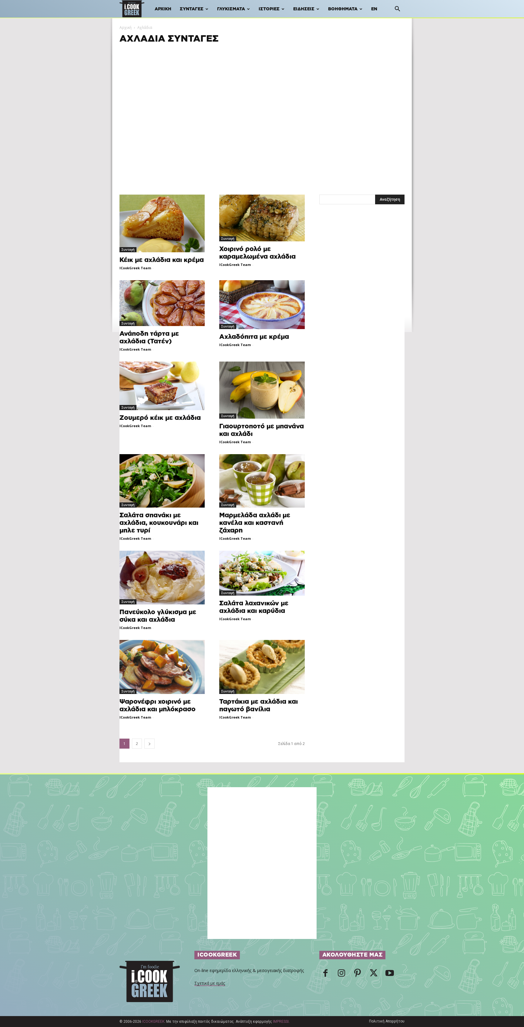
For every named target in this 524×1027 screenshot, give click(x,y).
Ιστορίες (269, 9)
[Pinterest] (357, 975)
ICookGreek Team (135, 268)
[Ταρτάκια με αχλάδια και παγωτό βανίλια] (261, 667)
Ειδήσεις (303, 9)
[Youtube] (390, 975)
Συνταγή (128, 249)
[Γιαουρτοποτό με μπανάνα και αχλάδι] (261, 390)
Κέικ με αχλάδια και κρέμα (161, 260)
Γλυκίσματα (231, 9)
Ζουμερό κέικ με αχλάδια (160, 418)
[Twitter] (374, 975)
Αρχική (163, 9)
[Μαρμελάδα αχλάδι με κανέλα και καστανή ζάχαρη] (261, 481)
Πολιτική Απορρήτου (387, 1021)
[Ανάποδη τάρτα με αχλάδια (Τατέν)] (162, 303)
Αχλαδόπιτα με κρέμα (254, 337)
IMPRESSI (281, 1021)
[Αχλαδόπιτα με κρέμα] (261, 304)
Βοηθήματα (343, 9)
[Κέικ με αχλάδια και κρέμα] (162, 223)
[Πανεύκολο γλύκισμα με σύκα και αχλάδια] (162, 577)
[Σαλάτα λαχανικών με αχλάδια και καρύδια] (261, 573)
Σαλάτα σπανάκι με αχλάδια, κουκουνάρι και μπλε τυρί (158, 523)
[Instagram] (341, 975)
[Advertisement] (262, 87)
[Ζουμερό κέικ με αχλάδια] (162, 386)
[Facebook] (325, 975)
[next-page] (149, 744)
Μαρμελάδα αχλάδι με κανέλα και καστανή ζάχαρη (254, 523)
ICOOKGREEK (153, 1021)
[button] (397, 9)
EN (374, 9)
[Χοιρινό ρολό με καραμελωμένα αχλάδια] (261, 218)
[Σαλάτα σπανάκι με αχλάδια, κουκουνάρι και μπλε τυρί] (162, 481)
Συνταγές (191, 9)
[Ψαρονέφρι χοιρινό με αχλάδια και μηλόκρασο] (162, 667)
